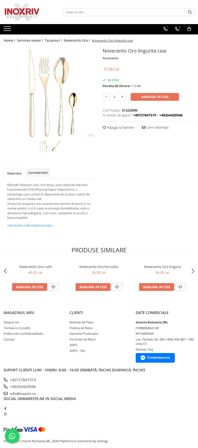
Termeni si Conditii (17, 328)
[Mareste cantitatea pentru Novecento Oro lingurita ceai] (122, 97)
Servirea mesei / (30, 40)
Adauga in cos (155, 96)
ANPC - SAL (77, 350)
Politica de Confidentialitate (23, 333)
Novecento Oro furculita (98, 266)
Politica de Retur (81, 328)
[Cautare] (190, 12)
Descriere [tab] (14, 173)
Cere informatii (157, 127)
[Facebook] (5, 408)
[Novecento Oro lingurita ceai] (49, 92)
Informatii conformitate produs (29, 225)
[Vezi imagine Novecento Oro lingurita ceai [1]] (56, 146)
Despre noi (11, 322)
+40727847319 (22, 379)
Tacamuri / (54, 40)
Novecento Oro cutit (35, 266)
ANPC (74, 345)
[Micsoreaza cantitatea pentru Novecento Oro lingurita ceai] (106, 97)
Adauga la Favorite (120, 127)
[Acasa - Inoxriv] (28, 12)
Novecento (111, 58)
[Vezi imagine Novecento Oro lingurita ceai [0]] (43, 146)
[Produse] (8, 30)
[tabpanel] (49, 92)
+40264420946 (22, 386)
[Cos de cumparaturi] (189, 29)
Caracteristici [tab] (38, 172)
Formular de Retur (83, 339)
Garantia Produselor (84, 333)
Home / (10, 40)
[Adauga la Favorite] (53, 287)
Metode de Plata (81, 322)
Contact (9, 339)
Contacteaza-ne (158, 357)
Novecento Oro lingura (162, 266)
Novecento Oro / (77, 40)
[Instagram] (5, 414)
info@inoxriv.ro (22, 393)
